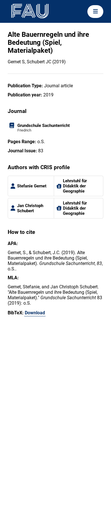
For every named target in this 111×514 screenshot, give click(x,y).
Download (35, 312)
